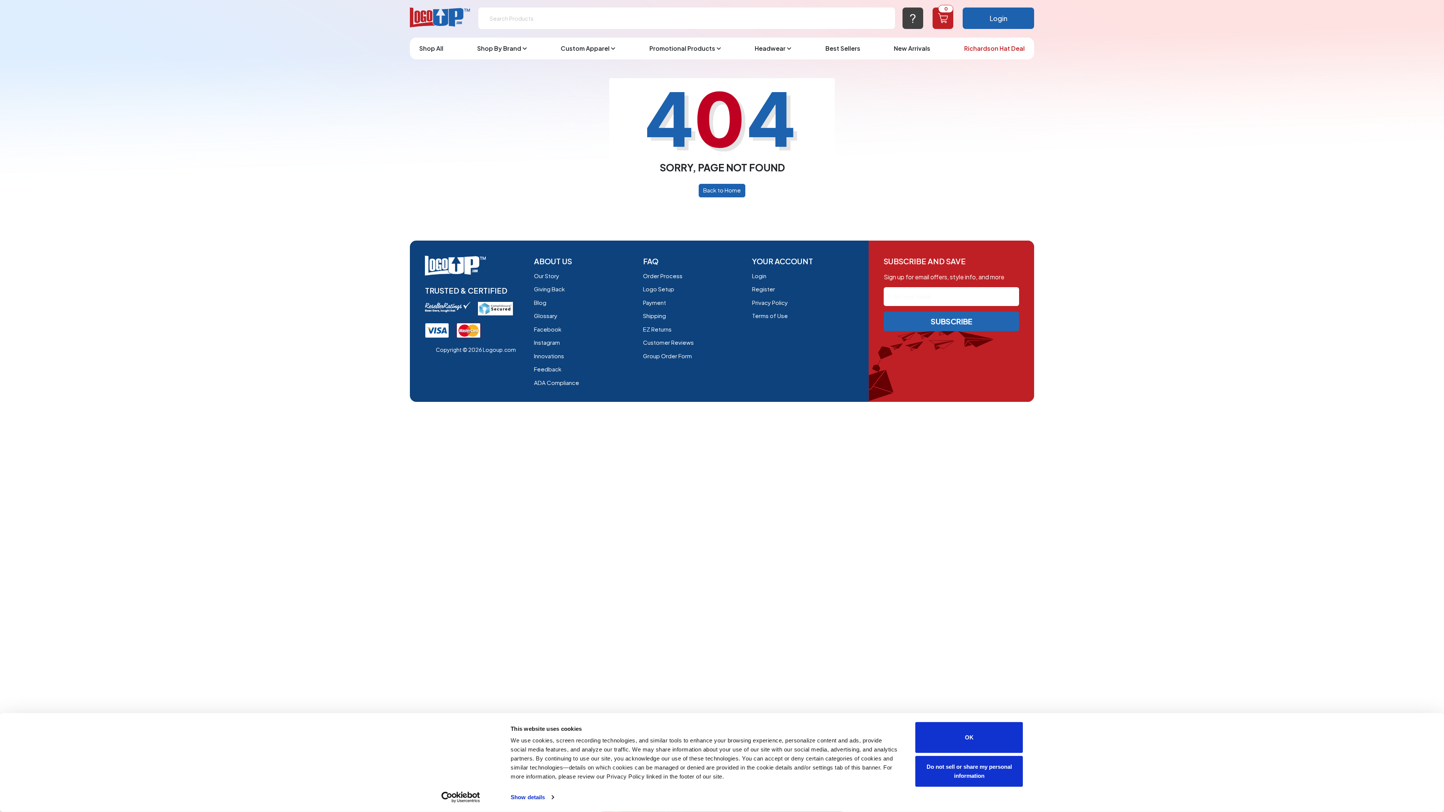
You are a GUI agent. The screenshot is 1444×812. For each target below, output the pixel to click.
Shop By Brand (499, 48)
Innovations (549, 355)
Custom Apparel (585, 48)
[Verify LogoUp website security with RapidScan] (495, 307)
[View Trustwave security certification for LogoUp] (437, 329)
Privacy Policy (770, 302)
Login (998, 18)
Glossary (545, 315)
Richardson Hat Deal (994, 48)
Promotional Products (682, 48)
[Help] (912, 18)
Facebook (547, 329)
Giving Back (549, 288)
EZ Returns (657, 329)
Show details (528, 797)
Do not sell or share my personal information (969, 771)
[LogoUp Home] (440, 17)
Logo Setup (658, 288)
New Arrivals (912, 48)
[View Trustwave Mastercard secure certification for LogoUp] (469, 329)
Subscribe (951, 321)
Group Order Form (667, 355)
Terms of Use (770, 315)
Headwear (770, 48)
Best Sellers (842, 48)
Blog (540, 302)
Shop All (431, 48)
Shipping (654, 315)
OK (969, 737)
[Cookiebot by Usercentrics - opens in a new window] (461, 797)
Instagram (547, 342)
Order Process (663, 275)
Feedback (547, 369)
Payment (654, 302)
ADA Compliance (556, 382)
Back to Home (722, 190)
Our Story (546, 275)
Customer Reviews (668, 342)
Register (763, 288)
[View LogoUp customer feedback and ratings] (447, 306)
